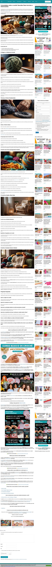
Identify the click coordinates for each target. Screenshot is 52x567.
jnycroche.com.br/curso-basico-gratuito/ (23, 342)
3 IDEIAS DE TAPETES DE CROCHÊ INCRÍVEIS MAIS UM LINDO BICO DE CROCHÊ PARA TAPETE (28, 527)
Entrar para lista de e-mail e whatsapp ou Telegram (9, 497)
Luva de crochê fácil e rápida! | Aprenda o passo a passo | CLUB (47, 352)
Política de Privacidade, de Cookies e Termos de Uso (42, 451)
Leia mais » (36, 57)
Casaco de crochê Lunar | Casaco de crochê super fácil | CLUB (38, 393)
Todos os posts (9, 1)
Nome (2, 544)
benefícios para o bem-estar (19, 35)
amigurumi (7, 128)
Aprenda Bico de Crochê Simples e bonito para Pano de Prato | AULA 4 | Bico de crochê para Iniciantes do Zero (38, 67)
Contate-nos (3, 508)
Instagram (15, 500)
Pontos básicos (3, 134)
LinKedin (2, 501)
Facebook (18, 500)
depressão (5, 461)
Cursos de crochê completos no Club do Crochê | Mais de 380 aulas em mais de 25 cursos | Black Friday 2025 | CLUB (39, 300)
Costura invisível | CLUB (38, 326)
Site (1, 548)
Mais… (36, 1)
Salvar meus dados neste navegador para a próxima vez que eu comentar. (11, 550)
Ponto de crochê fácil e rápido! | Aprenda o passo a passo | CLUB (38, 365)
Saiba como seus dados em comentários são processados (19, 559)
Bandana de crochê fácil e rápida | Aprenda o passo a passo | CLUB (38, 352)
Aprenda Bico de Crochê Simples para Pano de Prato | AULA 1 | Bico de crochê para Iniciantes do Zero (38, 262)
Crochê (14, 1)
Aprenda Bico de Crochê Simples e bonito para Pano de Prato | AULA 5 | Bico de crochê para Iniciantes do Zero (38, 52)
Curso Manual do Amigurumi (5, 491)
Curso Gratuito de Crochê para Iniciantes (7, 493)
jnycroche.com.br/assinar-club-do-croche (22, 453)
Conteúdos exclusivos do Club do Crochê (9, 476)
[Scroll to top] (51, 566)
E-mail (2, 546)
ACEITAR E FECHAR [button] (48, 565)
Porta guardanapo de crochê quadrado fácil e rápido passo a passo (47, 94)
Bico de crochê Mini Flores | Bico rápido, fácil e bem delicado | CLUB (47, 406)
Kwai (7, 501)
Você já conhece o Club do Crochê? (41, 5)
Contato (33, 1)
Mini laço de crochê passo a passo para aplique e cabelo (47, 314)
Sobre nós (29, 1)
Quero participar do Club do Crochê (10, 479)
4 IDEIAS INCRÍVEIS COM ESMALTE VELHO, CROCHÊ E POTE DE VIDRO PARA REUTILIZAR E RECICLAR (17, 527)
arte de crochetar (3, 190)
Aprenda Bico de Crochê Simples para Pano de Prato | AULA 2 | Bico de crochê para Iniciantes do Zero (47, 247)
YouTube (27, 500)
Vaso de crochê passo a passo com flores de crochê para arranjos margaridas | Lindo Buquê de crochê (47, 380)
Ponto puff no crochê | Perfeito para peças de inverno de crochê (47, 51)
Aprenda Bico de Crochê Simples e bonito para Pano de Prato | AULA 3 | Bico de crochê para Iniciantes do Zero (47, 221)
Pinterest (21, 500)
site (27, 470)
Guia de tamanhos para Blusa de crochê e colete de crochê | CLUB (47, 393)
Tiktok (5, 501)
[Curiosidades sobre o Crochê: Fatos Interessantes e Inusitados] (6, 523)
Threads (24, 500)
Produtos (24, 1)
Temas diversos (19, 1)
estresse (26, 460)
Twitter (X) (30, 500)
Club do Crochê (20, 369)
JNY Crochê (7, 337)
